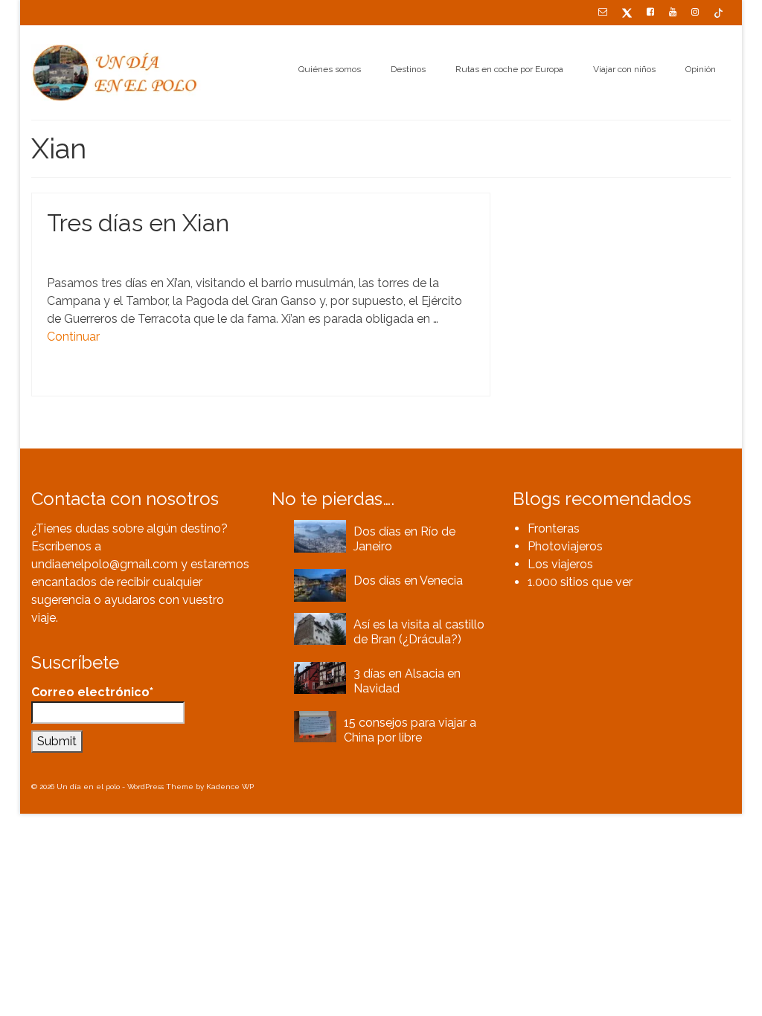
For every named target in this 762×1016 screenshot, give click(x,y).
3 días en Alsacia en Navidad (407, 680)
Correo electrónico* (92, 692)
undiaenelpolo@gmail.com (104, 564)
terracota (114, 379)
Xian (143, 379)
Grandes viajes (144, 254)
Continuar (73, 336)
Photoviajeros (565, 546)
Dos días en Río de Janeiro (404, 538)
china (83, 379)
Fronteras (554, 528)
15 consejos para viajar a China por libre (410, 730)
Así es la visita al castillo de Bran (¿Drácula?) (418, 631)
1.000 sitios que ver (580, 582)
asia (62, 379)
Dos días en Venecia (408, 580)
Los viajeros (560, 564)
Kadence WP (230, 786)
